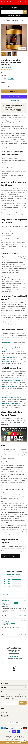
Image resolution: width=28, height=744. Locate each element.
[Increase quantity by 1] (14, 86)
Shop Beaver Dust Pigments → (10, 556)
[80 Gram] (11, 80)
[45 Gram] (4, 80)
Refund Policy (9, 736)
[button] (14, 742)
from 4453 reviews (14, 653)
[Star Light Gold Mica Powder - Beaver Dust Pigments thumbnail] (3, 54)
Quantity (3, 82)
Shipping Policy (17, 736)
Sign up (22, 703)
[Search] (25, 12)
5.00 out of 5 (18, 574)
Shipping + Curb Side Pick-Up (10, 738)
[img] (5, 600)
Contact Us (21, 738)
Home (2, 19)
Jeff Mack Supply (6, 67)
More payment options (14, 100)
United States (13, 722)
